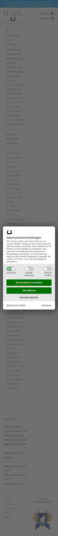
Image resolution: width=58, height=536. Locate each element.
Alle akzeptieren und (29, 282)
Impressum (47, 305)
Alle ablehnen (29, 290)
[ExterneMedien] (47, 269)
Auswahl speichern (29, 297)
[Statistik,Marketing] (29, 269)
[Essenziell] (10, 269)
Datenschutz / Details (15, 305)
